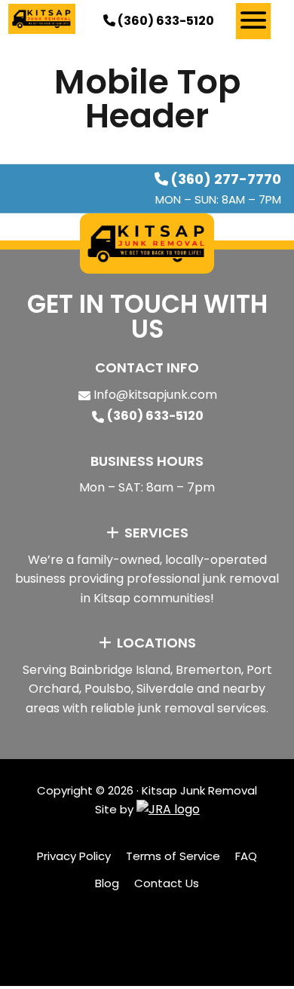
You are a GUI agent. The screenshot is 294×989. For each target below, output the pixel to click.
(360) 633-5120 (164, 20)
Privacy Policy (74, 856)
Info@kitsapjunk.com (155, 394)
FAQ (246, 856)
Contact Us (166, 883)
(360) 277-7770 (225, 179)
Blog (107, 883)
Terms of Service (173, 856)
